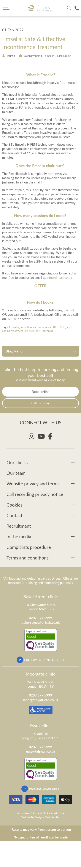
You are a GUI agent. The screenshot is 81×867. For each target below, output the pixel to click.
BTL (55, 327)
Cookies (14, 505)
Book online (40, 391)
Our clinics (17, 462)
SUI (62, 327)
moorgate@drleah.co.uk (40, 699)
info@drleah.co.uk (59, 277)
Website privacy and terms (32, 483)
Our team (15, 473)
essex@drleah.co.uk (40, 751)
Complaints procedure (28, 547)
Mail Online (64, 55)
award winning (33, 55)
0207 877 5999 (40, 617)
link (72, 310)
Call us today (40, 403)
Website (25, 817)
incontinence (28, 327)
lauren (11, 55)
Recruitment (18, 526)
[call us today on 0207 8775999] (77, 8)
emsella (49, 55)
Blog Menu (14, 351)
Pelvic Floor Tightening (39, 331)
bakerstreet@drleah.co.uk (41, 622)
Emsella (14, 327)
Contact (14, 515)
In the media (18, 536)
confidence (44, 327)
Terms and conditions (27, 558)
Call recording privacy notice (34, 494)
